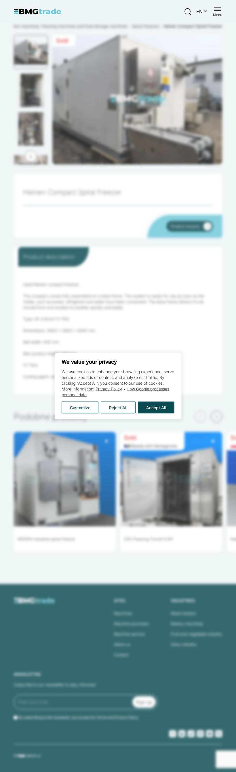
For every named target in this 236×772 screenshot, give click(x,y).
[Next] (31, 156)
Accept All (156, 407)
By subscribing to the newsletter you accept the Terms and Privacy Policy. (78, 717)
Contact (121, 654)
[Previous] (200, 416)
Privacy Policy (109, 388)
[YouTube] (209, 733)
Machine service (129, 633)
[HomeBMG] (37, 11)
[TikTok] (191, 733)
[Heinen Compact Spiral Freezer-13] (137, 99)
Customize (80, 407)
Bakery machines (187, 623)
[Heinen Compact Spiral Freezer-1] (137, 99)
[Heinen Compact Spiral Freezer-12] (137, 99)
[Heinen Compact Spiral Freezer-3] (137, 99)
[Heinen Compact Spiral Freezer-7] (137, 99)
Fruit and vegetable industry (196, 633)
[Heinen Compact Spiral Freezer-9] (137, 99)
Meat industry (183, 613)
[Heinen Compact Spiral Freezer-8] (137, 99)
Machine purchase (131, 623)
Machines (123, 613)
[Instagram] (200, 733)
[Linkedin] (181, 733)
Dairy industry (184, 644)
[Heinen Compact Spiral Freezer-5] (137, 99)
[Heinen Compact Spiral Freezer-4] (137, 99)
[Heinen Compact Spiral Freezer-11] (137, 99)
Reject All (118, 407)
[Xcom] (218, 733)
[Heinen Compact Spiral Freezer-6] (137, 99)
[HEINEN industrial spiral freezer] (65, 479)
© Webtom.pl (27, 755)
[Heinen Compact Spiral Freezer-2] (137, 99)
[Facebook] (172, 733)
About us (122, 644)
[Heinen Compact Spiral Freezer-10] (137, 99)
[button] (31, 52)
